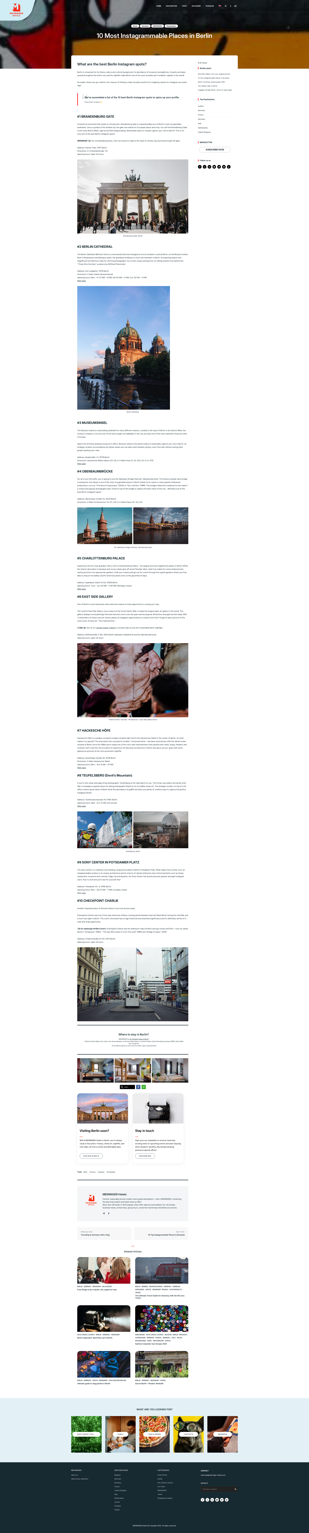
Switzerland (158, 1340)
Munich (165, 1289)
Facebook (108, 1213)
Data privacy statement (79, 1479)
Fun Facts (161, 1487)
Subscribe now (145, 1156)
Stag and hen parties (117, 1380)
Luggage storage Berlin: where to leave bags (215, 90)
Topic (184, 6)
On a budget (107, 1286)
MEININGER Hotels (115, 1194)
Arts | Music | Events (86, 1334)
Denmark (150, 1337)
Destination (171, 6)
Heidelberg (139, 1289)
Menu (235, 6)
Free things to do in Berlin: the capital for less (97, 1289)
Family (160, 1479)
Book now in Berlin (91, 1156)
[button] (127, 1087)
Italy (174, 1337)
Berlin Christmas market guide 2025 (211, 82)
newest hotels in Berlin (106, 628)
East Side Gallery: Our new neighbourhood (214, 74)
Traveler (209, 6)
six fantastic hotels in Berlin (139, 1039)
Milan (179, 1337)
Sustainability (176, 1289)
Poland (116, 1510)
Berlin (135, 26)
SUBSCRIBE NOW (215, 149)
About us (74, 1475)
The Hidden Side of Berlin (207, 86)
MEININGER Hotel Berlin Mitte (133, 1080)
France (158, 1337)
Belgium (168, 1334)
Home (158, 6)
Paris (149, 1340)
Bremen (145, 1286)
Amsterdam (140, 1334)
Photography (171, 26)
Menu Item (200, 167)
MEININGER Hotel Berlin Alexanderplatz (170, 1080)
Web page (81, 281)
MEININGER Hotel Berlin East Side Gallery (95, 1080)
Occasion (196, 6)
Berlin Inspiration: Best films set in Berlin (94, 1338)
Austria (201, 106)
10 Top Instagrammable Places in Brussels (213, 78)
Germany (145, 26)
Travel (138, 1292)
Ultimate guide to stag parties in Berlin (93, 1383)
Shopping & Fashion (165, 1498)
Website (104, 1213)
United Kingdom (204, 132)
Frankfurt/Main (155, 1286)
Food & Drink (162, 1475)
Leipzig (148, 1289)
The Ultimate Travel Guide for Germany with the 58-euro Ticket (159, 1297)
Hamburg (176, 1286)
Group (95, 1380)
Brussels (183, 1334)
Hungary (117, 1506)
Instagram (101, 1172)
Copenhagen (140, 1337)
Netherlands (140, 1340)
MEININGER (157, 26)
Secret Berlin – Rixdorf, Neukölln (149, 1383)
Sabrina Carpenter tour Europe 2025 (151, 1344)
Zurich (168, 1340)
